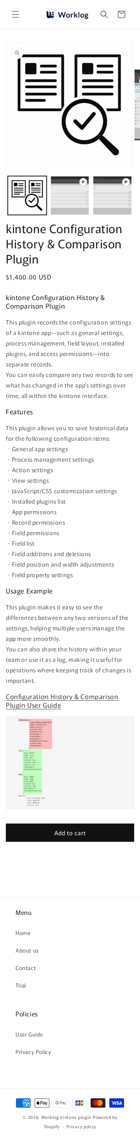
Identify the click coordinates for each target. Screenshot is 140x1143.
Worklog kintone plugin (67, 1117)
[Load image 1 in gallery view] (27, 195)
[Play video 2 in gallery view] (112, 195)
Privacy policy (81, 1126)
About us (27, 950)
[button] (15, 14)
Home (23, 933)
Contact (26, 968)
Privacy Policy (33, 1052)
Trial (21, 985)
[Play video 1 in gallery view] (70, 195)
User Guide (29, 1034)
